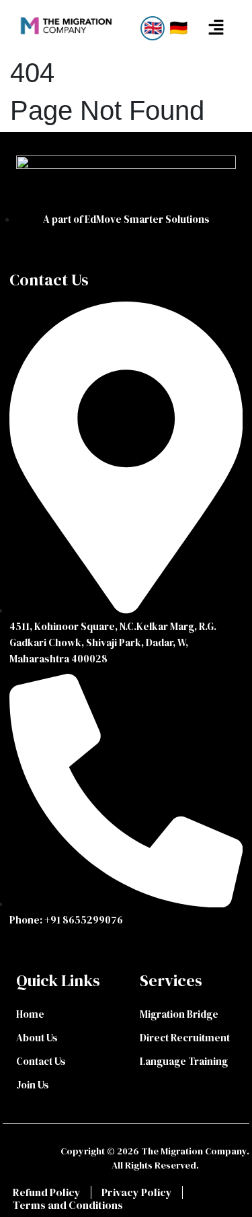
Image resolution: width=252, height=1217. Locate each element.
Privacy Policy (136, 1192)
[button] (215, 28)
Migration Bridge (179, 1014)
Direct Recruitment (185, 1038)
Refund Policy (47, 1192)
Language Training (184, 1061)
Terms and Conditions (68, 1205)
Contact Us (41, 1061)
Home (30, 1014)
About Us (37, 1038)
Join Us (32, 1085)
